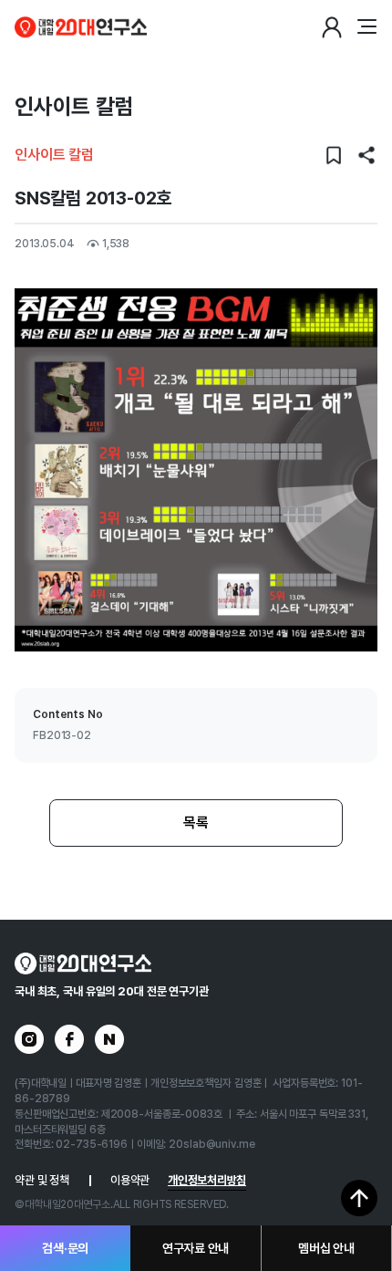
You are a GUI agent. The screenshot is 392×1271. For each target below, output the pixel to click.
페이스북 (69, 1039)
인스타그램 (29, 1039)
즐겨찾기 (334, 155)
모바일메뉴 (366, 27)
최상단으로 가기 (359, 1198)
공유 (366, 155)
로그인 (332, 27)
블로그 (109, 1039)
